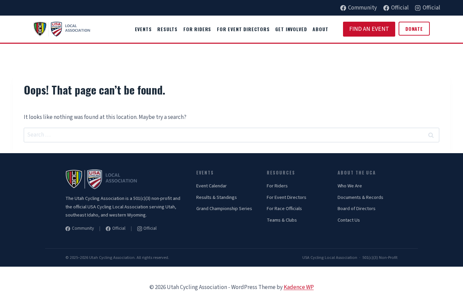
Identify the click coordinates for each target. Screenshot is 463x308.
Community (83, 228)
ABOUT (320, 29)
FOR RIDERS (197, 29)
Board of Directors (357, 208)
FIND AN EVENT (369, 29)
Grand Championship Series (224, 208)
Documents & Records (360, 197)
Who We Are (350, 185)
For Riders (277, 185)
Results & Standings (216, 197)
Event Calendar (211, 185)
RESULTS (167, 29)
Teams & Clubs (282, 220)
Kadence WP (299, 287)
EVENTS (143, 29)
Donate (414, 28)
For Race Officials (284, 208)
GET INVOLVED (291, 29)
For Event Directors (286, 197)
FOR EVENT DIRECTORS (243, 29)
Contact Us (349, 220)
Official (118, 228)
